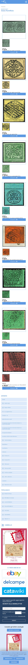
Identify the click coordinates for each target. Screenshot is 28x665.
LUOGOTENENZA (8, 502)
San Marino (4, 448)
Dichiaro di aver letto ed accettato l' (14, 617)
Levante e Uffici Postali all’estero (9, 436)
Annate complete (8, 472)
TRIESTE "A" (7, 519)
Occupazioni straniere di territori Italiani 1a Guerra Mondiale (11, 423)
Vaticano (4, 452)
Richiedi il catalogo (14, 630)
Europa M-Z (7, 460)
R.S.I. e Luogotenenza (7, 411)
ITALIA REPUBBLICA (8, 506)
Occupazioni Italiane (6, 432)
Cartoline (4, 480)
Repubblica (4, 444)
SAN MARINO (7, 514)
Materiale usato (8, 484)
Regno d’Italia (7, 407)
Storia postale (7, 468)
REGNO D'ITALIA (7, 493)
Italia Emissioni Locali (7, 419)
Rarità (3, 399)
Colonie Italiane (7, 440)
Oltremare (6, 464)
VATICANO (6, 510)
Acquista (13, 52)
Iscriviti (14, 620)
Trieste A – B (5, 415)
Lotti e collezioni (8, 476)
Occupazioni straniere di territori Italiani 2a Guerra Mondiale (11, 428)
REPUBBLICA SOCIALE (9, 498)
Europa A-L (6, 455)
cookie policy (15, 655)
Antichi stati (7, 403)
